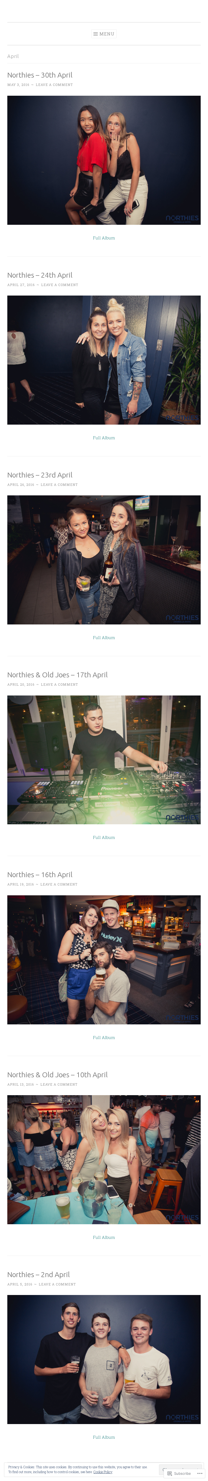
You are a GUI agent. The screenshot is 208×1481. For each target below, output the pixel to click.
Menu (107, 34)
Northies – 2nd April (38, 1274)
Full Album (104, 238)
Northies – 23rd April (40, 475)
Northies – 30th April (40, 75)
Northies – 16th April (40, 875)
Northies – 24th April (40, 275)
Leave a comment (54, 84)
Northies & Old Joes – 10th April (57, 1075)
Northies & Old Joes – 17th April (57, 675)
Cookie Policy (102, 1472)
